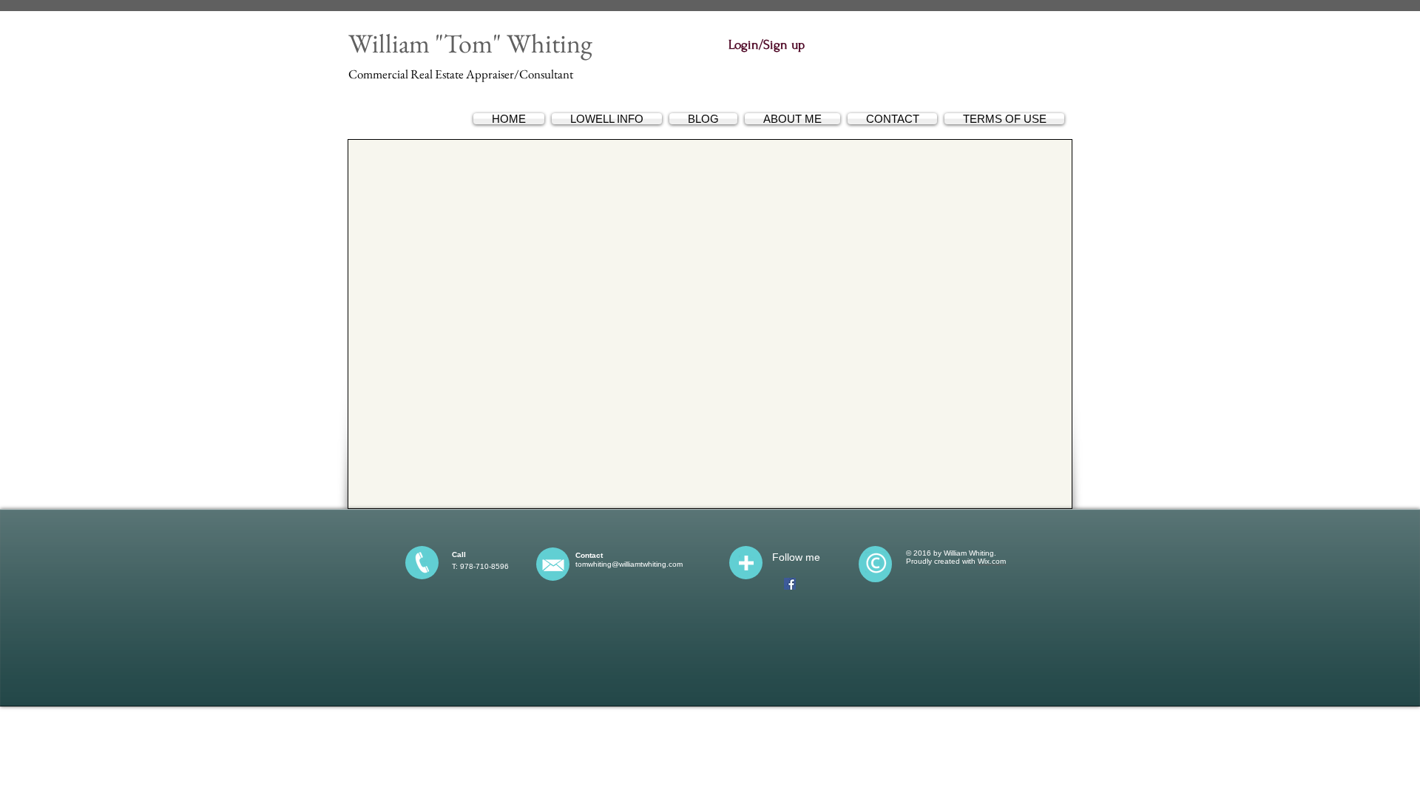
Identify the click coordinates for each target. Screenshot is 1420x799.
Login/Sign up (766, 45)
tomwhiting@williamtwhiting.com (629, 564)
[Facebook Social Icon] (790, 584)
